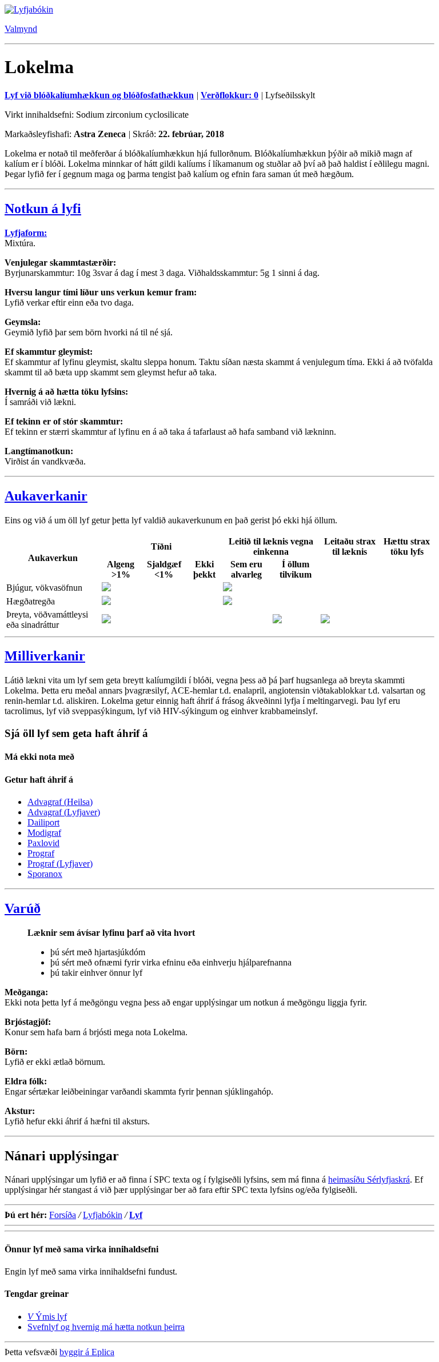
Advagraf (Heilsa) (60, 802)
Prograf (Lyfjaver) (60, 863)
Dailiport (43, 822)
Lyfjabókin (102, 1215)
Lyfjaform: (26, 233)
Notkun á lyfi (43, 208)
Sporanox (44, 874)
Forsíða (62, 1215)
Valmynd (21, 29)
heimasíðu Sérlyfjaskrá (369, 1179)
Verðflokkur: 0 (229, 95)
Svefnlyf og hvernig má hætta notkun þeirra (106, 1327)
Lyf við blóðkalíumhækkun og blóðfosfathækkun (99, 95)
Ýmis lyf (47, 1316)
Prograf (40, 853)
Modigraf (44, 833)
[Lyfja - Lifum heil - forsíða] (29, 9)
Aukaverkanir (46, 495)
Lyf (135, 1215)
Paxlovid (43, 843)
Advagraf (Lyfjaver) (63, 812)
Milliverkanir (45, 655)
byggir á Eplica (86, 1352)
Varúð (23, 908)
